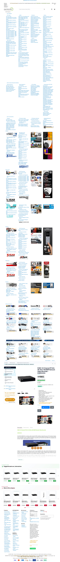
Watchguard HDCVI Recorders (11, 52)
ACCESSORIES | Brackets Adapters (11, 195)
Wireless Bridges (46, 112)
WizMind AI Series (46, 29)
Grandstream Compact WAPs (48, 89)
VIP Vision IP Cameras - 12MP (11, 35)
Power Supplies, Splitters (22, 125)
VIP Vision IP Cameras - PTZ (23, 180)
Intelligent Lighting (34, 348)
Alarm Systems (21, 279)
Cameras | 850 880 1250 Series (23, 139)
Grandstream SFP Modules (47, 103)
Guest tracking (24, 518)
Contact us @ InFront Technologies (24, 520)
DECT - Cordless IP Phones (48, 108)
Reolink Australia (7, 541)
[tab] (25, 507)
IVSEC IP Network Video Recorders (8, 374)
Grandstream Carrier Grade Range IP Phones (48, 109)
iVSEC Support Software (22, 162)
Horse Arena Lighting (10, 351)
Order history (24, 517)
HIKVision (6, 536)
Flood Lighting (33, 88)
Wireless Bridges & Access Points (23, 218)
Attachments (26, 427)
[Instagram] (43, 511)
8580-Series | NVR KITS (11, 288)
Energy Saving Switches (35, 91)
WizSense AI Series (46, 30)
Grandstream (48, 84)
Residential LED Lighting (35, 85)
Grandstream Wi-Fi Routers (48, 86)
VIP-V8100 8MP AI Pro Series (11, 22)
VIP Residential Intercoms (22, 186)
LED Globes (46, 346)
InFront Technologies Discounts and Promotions (6, 518)
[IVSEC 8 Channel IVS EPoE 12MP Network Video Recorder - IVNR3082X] (7, 495)
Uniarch (32, 38)
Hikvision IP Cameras (34, 19)
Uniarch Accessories (34, 42)
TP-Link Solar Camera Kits (23, 61)
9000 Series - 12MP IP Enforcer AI (47, 68)
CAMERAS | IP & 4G (22, 209)
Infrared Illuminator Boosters (36, 122)
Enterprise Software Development (24, 526)
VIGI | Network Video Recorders (23, 205)
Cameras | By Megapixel (23, 149)
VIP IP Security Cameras (10, 30)
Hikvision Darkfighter (34, 20)
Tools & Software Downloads (22, 193)
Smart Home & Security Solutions (13, 82)
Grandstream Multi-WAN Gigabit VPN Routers (47, 88)
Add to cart (46, 407)
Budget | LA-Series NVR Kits (11, 190)
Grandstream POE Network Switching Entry (48, 95)
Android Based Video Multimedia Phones (47, 107)
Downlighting (33, 92)
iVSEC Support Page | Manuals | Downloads (22, 164)
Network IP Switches (47, 326)
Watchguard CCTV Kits (10, 41)
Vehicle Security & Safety (35, 126)
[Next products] (58, 476)
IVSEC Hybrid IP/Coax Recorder (8, 380)
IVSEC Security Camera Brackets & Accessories (22, 49)
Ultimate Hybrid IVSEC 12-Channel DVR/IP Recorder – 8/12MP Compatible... (25, 501)
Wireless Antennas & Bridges (10, 327)
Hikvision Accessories (34, 35)
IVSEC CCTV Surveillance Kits (23, 16)
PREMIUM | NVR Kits (10, 233)
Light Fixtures (45, 349)
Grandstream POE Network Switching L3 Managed (48, 102)
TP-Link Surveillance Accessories (22, 64)
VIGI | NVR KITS (9, 209)
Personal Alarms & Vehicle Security (36, 124)
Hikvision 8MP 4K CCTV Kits (36, 18)
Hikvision (33, 15)
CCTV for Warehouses (15, 543)
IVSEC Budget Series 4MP (23, 17)
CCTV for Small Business (16, 539)
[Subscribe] (55, 516)
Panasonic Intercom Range (35, 309)
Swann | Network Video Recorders (23, 284)
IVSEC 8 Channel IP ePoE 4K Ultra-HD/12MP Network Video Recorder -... (16, 479)
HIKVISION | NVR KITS (11, 267)
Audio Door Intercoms (10, 90)
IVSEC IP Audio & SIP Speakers (9, 383)
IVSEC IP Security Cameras (23, 29)
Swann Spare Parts (46, 71)
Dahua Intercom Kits (22, 251)
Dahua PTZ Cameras (46, 26)
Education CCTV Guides (16, 548)
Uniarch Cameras (34, 39)
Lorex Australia (7, 540)
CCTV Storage (46, 320)
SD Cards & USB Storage (10, 120)
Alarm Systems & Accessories (22, 85)
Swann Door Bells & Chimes (48, 69)
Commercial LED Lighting (35, 86)
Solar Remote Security (10, 38)
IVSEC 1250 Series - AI (22, 24)
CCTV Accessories (10, 116)
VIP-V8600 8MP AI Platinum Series (7, 527)
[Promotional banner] (11, 134)
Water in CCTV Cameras (15, 550)
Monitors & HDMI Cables (11, 121)
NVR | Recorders (22, 171)
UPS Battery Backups (35, 118)
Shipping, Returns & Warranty (16, 513)
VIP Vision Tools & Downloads (23, 195)
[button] (30, 12)
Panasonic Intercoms (9, 88)
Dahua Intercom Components (23, 252)
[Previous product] (53, 364)
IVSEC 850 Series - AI (10, 140)
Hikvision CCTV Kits (34, 16)
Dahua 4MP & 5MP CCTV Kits (48, 46)
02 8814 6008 (43, 3)
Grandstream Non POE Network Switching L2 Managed (47, 97)
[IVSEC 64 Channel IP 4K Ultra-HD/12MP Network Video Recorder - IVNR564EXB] (34, 473)
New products (6, 511)
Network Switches (46, 114)
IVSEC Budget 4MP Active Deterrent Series (23, 19)
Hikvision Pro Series (34, 29)
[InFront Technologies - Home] (8, 9)
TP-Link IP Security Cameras (23, 52)
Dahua (45, 15)
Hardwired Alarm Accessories (23, 94)
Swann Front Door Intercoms (22, 295)
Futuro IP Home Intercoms (10, 89)
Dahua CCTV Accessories (47, 37)
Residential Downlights (35, 93)
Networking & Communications (7, 543)
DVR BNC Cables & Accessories (22, 122)
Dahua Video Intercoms (10, 87)
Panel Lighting (33, 90)
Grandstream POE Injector (47, 92)
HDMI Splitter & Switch (10, 127)
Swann (45, 58)
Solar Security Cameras (23, 182)
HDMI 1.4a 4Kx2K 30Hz (10, 126)
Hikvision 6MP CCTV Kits (35, 17)
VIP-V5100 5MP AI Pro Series (11, 17)
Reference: (39, 379)
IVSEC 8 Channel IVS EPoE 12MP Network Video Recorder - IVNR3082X (7, 501)
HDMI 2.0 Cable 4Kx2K (35, 332)
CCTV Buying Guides (15, 536)
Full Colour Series (46, 31)
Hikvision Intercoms (9, 85)
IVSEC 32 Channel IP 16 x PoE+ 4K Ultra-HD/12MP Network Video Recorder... (34, 501)
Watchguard (9, 40)
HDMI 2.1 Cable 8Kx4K (10, 125)
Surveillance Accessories (6, 549)
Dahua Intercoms (22, 308)
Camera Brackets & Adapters (47, 119)
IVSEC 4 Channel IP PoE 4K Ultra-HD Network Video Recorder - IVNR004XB (7, 479)
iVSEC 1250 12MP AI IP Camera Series (22, 36)
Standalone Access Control (11, 123)
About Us (14, 511)
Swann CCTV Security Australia (7, 534)
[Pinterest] (45, 511)
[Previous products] (2, 476)
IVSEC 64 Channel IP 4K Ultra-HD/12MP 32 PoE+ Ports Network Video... (43, 479)
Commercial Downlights (35, 94)
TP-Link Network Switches (23, 62)
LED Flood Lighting (10, 355)
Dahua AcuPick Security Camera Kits (47, 57)
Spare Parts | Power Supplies (22, 299)
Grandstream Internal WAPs (48, 90)
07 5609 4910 (38, 3)
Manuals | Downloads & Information (23, 160)
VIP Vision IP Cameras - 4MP (11, 32)
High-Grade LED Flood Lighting (11, 347)
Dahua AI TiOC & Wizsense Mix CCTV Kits (47, 55)
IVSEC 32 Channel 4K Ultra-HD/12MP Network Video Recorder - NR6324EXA (16, 501)
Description (19, 427)
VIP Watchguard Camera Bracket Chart (16, 530)
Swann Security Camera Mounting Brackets (47, 75)
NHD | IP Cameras (22, 287)
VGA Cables (8, 128)
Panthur (45, 558)
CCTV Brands (9, 13)
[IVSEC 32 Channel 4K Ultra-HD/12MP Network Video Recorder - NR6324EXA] (16, 495)
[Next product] (55, 364)
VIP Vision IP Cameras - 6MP (11, 33)
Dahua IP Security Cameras (48, 16)
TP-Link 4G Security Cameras (23, 54)
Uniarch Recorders (34, 40)
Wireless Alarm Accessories (23, 91)
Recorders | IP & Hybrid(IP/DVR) (22, 133)
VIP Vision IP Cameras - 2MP (11, 31)
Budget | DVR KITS (10, 293)
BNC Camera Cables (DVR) (23, 124)
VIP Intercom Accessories (22, 188)
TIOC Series (45, 27)
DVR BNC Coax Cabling (23, 320)
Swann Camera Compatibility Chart (15, 526)
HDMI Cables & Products (10, 124)
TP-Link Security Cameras (23, 53)
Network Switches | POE (23, 190)
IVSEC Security (8, 367)
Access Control (9, 91)
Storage (8, 118)
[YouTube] (46, 511)
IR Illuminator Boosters (35, 120)
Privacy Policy (15, 517)
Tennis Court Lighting (10, 350)
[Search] (44, 9)
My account (24, 514)
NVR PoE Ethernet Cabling (11, 320)
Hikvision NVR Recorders (35, 34)
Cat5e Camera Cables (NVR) (23, 119)
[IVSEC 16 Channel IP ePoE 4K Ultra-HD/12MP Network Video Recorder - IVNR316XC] (25, 473)
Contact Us (48, 3)
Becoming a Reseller (15, 519)
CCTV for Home (16, 537)
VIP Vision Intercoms (9, 86)
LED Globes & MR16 (46, 347)
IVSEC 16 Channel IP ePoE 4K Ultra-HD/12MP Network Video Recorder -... (25, 479)
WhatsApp (33, 548)
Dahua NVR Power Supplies (48, 44)
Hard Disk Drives (9, 119)
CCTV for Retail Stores (16, 541)
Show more (20, 459)
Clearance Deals (7, 512)
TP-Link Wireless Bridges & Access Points (23, 66)
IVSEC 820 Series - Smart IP (23, 22)
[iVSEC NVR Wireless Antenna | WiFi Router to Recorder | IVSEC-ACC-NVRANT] (43, 495)
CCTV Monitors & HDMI (35, 329)
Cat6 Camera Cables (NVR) (23, 120)
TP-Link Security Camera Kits (23, 57)
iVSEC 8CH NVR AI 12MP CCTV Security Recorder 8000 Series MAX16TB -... (52, 479)
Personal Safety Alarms (35, 125)
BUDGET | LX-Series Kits (11, 143)
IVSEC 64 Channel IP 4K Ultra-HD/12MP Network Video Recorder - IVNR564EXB (34, 479)
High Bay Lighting (34, 87)
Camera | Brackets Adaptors (22, 291)
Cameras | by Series (22, 231)
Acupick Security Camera (47, 28)
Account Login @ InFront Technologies (25, 512)
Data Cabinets (45, 115)
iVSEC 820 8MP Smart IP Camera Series (22, 31)
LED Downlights (22, 346)
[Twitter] (41, 511)
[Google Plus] (44, 511)
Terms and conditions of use (16, 515)
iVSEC (20, 15)
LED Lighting (33, 84)
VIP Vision (8, 15)
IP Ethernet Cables (22, 118)
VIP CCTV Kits (8, 16)
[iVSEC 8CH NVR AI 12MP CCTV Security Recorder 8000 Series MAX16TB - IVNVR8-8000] (52, 473)
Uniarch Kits (33, 41)
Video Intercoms (10, 84)
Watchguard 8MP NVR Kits (11, 42)
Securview (6, 539)
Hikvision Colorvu (34, 22)
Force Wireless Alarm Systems (23, 90)
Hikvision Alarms (34, 36)
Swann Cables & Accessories (48, 70)
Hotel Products (7, 551)
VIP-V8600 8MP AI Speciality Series (7, 529)
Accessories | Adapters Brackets (11, 151)
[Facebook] (40, 511)
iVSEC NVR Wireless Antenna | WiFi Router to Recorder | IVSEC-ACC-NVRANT (43, 501)
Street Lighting (33, 89)
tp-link (20, 51)
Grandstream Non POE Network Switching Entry (47, 94)
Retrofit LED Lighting (46, 348)
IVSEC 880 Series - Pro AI (23, 23)
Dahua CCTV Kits (46, 45)
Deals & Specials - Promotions (7, 515)
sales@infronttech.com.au (34, 521)
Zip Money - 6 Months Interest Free (16, 523)
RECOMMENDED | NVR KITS (11, 138)
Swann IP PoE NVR (46, 72)
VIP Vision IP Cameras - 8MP (11, 34)
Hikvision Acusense (34, 21)
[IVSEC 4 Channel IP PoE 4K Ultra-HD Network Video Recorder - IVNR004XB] (7, 473)
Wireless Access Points (47, 113)
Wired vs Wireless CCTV (16, 546)
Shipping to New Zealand (16, 521)
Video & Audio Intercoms (6, 532)
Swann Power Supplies (47, 76)
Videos (31, 427)
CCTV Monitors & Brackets (11, 129)
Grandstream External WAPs (48, 91)
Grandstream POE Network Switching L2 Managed (48, 100)
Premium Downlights (34, 95)
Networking (46, 111)
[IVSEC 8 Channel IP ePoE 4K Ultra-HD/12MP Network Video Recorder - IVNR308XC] (16, 473)
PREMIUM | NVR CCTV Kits (11, 177)
